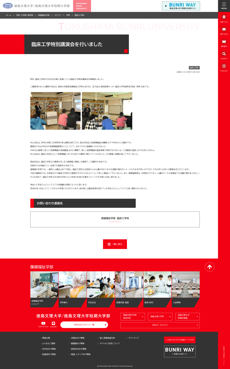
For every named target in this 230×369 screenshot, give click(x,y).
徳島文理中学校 (130, 316)
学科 (68, 15)
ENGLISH (224, 71)
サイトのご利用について (110, 343)
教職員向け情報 (77, 343)
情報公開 (46, 338)
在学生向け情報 (49, 349)
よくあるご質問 (48, 343)
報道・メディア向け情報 (80, 354)
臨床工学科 (79, 15)
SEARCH (224, 58)
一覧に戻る (117, 244)
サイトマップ (134, 338)
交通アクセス (224, 22)
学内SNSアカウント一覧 (84, 325)
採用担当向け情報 (78, 349)
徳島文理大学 (183, 316)
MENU (224, 8)
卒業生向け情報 (77, 338)
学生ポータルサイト (160, 325)
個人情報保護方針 (107, 338)
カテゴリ (57, 15)
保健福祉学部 (44, 15)
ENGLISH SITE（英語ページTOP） (180, 340)
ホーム (8, 15)
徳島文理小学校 (157, 316)
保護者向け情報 (49, 354)
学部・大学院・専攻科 (24, 15)
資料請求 (224, 46)
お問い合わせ (224, 34)
